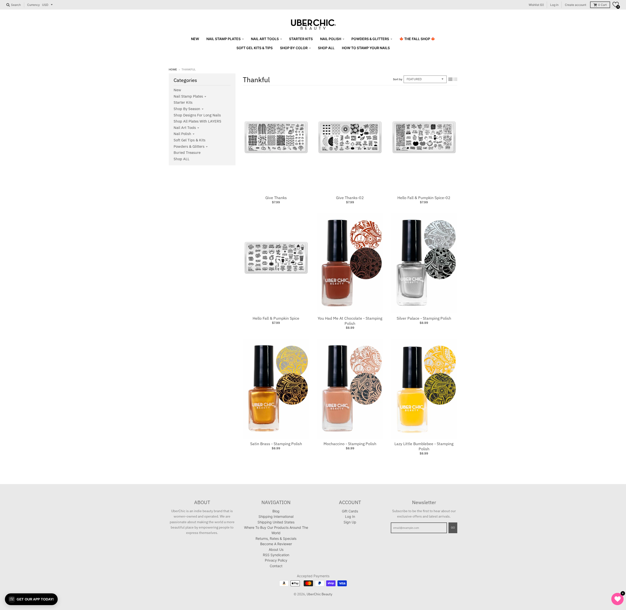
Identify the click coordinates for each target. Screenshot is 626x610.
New (177, 90)
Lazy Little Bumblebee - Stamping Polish (423, 446)
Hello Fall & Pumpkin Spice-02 (423, 197)
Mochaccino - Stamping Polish (350, 443)
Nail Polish (182, 133)
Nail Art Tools (185, 127)
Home (173, 69)
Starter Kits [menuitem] (301, 39)
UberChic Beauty (319, 594)
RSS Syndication (276, 555)
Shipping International (275, 516)
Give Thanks (276, 197)
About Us (276, 549)
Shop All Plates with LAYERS (197, 121)
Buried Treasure (187, 152)
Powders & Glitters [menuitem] (370, 39)
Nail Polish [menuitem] (330, 39)
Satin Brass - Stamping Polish (276, 443)
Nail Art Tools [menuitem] (265, 39)
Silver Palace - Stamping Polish (424, 318)
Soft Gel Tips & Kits (189, 140)
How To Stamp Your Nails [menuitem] (366, 48)
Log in (554, 5)
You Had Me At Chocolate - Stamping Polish (350, 321)
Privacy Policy (276, 560)
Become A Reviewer (276, 544)
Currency (33, 5)
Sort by (397, 79)
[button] (616, 4)
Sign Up (350, 522)
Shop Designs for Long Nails (197, 115)
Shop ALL (182, 159)
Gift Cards (350, 511)
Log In (350, 516)
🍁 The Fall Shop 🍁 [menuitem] (417, 39)
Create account (575, 5)
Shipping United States (275, 522)
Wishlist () (536, 5)
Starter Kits (183, 102)
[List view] (455, 79)
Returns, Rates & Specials (276, 538)
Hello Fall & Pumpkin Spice (276, 318)
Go (453, 527)
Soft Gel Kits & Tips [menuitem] (254, 48)
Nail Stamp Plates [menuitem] (223, 39)
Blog (275, 511)
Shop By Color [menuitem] (294, 48)
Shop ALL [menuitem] (326, 48)
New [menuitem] (195, 39)
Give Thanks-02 (350, 197)
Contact (276, 566)
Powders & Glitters (189, 146)
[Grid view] (450, 79)
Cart (602, 5)
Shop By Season (187, 108)
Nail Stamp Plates (188, 96)
